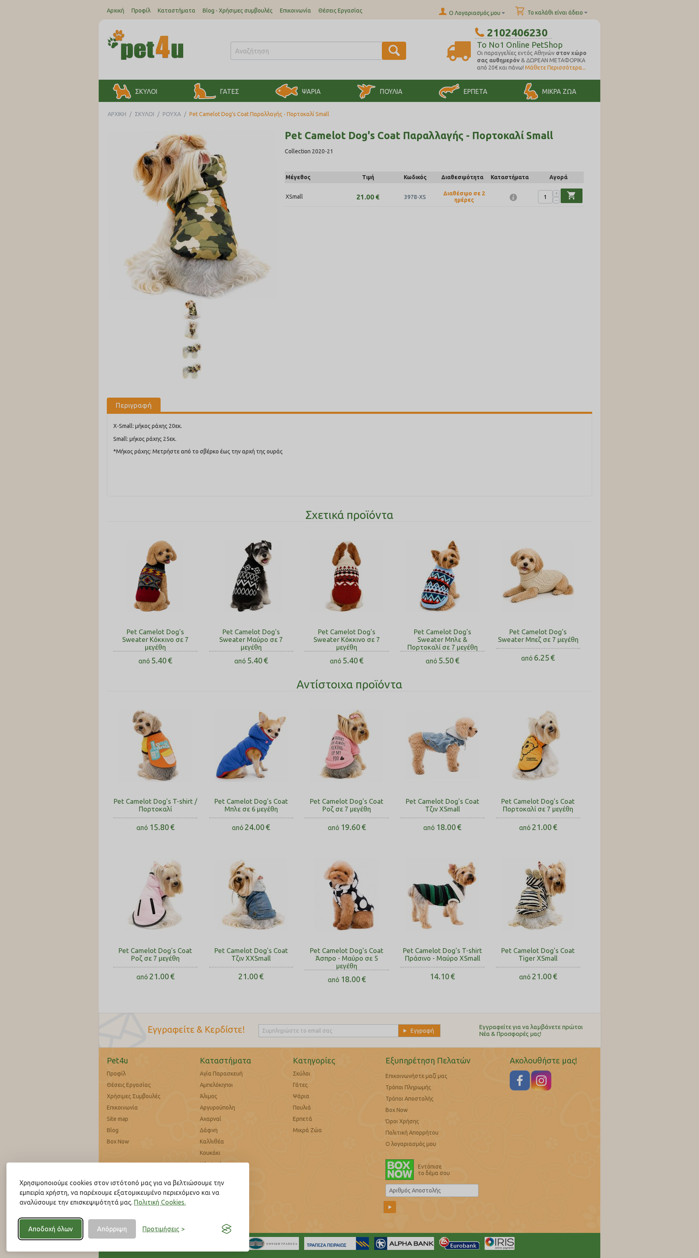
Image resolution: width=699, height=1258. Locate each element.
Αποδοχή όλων (50, 1229)
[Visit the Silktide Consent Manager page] (226, 1229)
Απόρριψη (112, 1229)
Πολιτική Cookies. (160, 1202)
